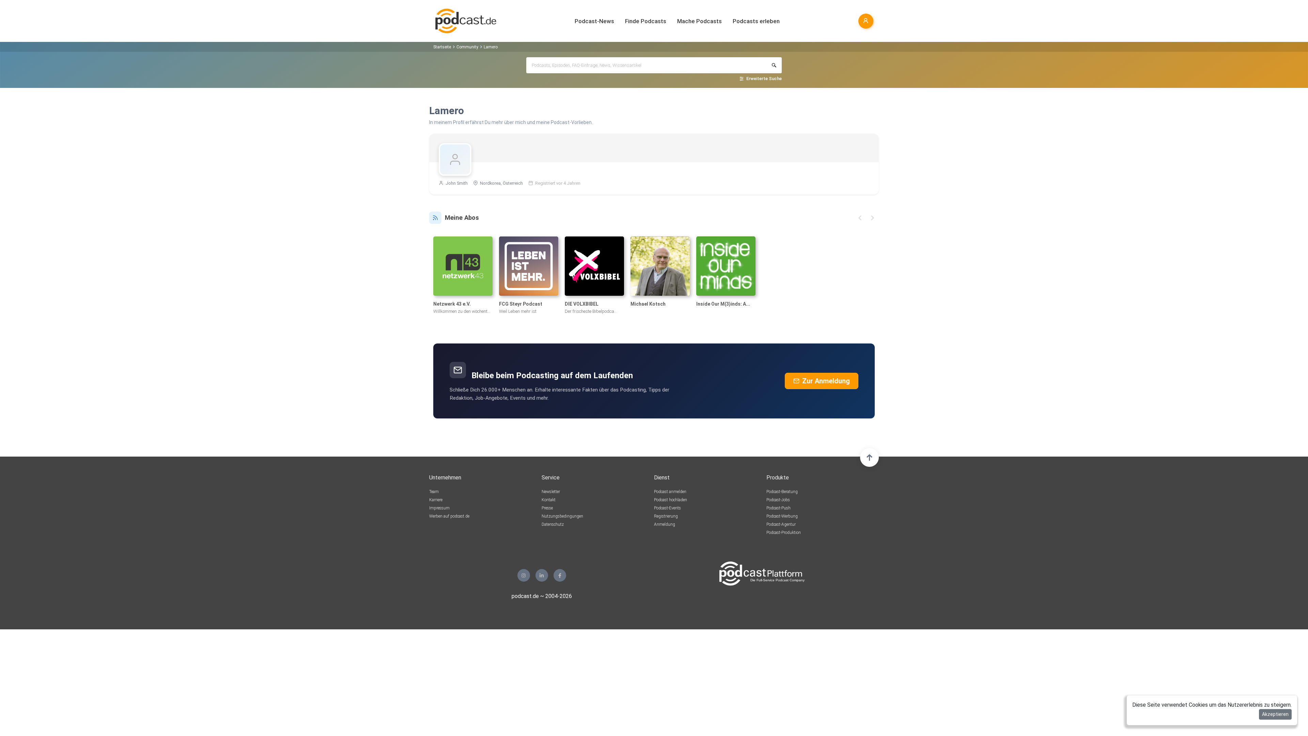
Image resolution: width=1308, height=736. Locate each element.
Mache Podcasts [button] (699, 21)
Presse (547, 508)
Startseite (442, 47)
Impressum (439, 508)
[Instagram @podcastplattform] (523, 575)
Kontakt (549, 499)
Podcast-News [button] (594, 21)
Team (434, 491)
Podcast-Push (778, 508)
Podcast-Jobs (778, 499)
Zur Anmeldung (826, 381)
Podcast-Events (667, 508)
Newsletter (551, 491)
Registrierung (666, 516)
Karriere (435, 499)
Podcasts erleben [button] (756, 21)
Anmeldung (664, 524)
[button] (860, 218)
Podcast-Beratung (782, 491)
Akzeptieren (1275, 714)
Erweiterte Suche (764, 78)
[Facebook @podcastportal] (560, 575)
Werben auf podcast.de (449, 516)
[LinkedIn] (541, 575)
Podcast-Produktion (783, 532)
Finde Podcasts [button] (645, 21)
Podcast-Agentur (781, 524)
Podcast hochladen (670, 499)
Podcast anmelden (670, 491)
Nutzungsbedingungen (562, 516)
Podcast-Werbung (782, 516)
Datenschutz (553, 524)
